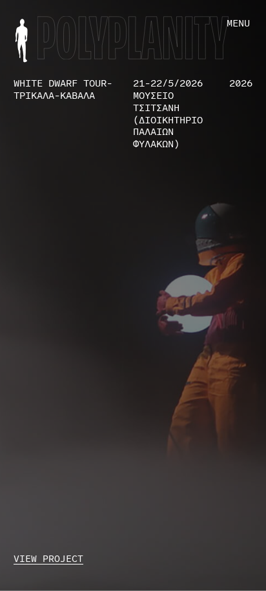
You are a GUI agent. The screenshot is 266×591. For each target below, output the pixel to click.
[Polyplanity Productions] (21, 40)
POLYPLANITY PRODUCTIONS (133, 29)
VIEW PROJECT (48, 559)
